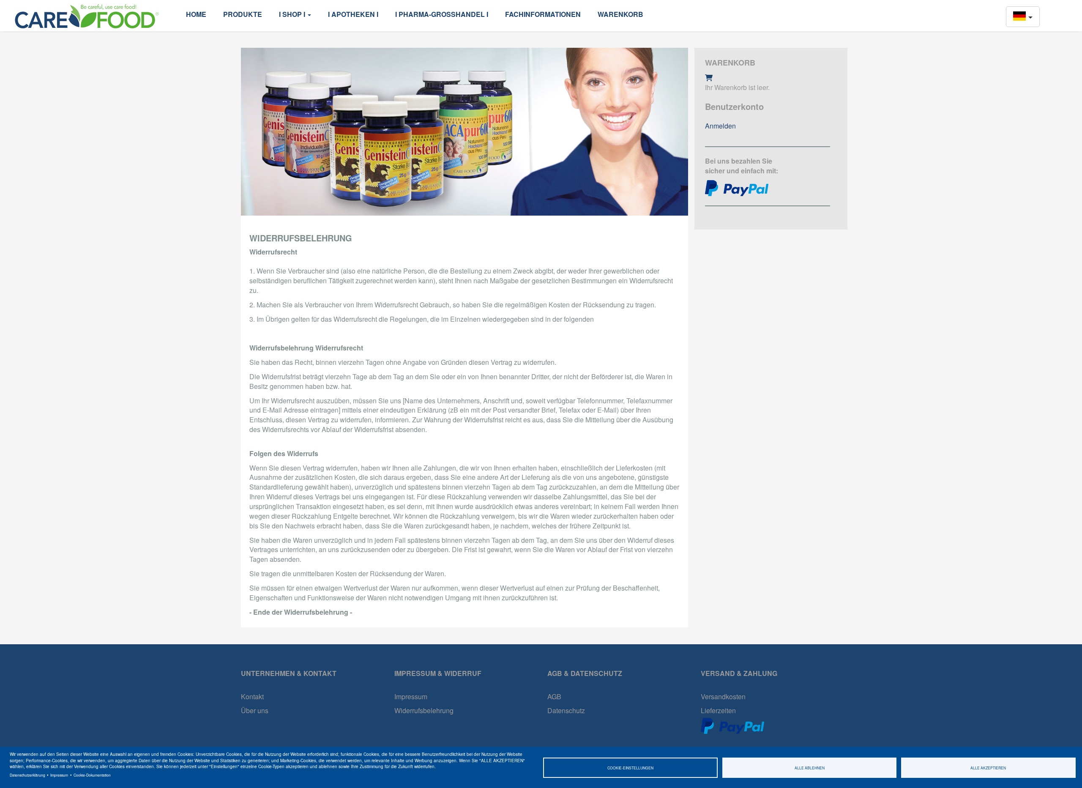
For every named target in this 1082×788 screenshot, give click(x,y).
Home (196, 14)
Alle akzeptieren (988, 767)
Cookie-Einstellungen (630, 767)
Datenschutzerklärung (27, 774)
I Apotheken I (353, 14)
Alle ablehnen (810, 767)
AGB (554, 696)
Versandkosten (723, 696)
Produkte (242, 14)
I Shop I (293, 14)
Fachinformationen (543, 14)
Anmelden (720, 126)
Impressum (59, 774)
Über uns (254, 710)
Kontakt (252, 696)
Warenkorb (620, 14)
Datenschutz (566, 710)
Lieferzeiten (718, 710)
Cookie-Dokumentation (92, 774)
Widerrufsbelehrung (424, 710)
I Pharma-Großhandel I (441, 14)
